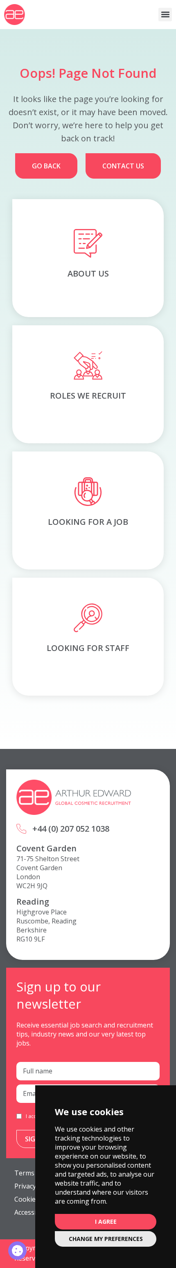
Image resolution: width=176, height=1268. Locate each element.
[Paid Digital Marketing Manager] (17, 1250)
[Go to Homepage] (14, 14)
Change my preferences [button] (106, 1239)
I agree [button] (106, 1221)
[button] (165, 14)
